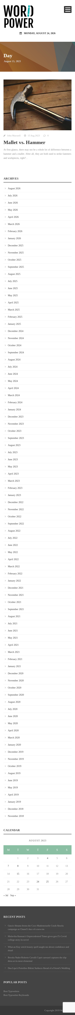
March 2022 (14, 566)
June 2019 (13, 780)
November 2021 (16, 595)
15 (18, 874)
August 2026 (14, 188)
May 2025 (13, 295)
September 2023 (16, 438)
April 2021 (13, 645)
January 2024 (14, 409)
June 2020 (13, 716)
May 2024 (13, 381)
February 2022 (15, 573)
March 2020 (14, 737)
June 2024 (13, 374)
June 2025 (13, 288)
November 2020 (16, 680)
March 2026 (14, 224)
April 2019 (13, 794)
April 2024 (13, 388)
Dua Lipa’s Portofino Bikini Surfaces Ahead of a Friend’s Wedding (39, 968)
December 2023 (15, 416)
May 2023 (13, 466)
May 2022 (13, 552)
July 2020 (12, 709)
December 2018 (15, 809)
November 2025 (16, 252)
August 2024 (14, 359)
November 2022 (16, 509)
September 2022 (16, 523)
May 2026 (13, 210)
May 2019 (13, 787)
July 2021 (12, 623)
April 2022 (13, 559)
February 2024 (15, 402)
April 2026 (13, 217)
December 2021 (15, 588)
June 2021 (13, 630)
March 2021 (14, 652)
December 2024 (15, 331)
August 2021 (14, 616)
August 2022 (14, 531)
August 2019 (14, 773)
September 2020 (16, 695)
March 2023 (14, 481)
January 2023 (14, 495)
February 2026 (15, 231)
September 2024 (16, 352)
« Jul (5, 895)
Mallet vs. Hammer (24, 142)
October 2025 (14, 259)
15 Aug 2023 (34, 135)
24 (38, 881)
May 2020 (13, 723)
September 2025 (16, 267)
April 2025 (13, 302)
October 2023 (14, 431)
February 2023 (15, 488)
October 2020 (14, 687)
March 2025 (14, 309)
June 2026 (13, 202)
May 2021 (13, 637)
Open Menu (68, 9)
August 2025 (14, 274)
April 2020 (13, 730)
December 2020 (15, 673)
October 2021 (14, 602)
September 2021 (16, 609)
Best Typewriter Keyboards (16, 995)
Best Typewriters (11, 991)
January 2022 (14, 580)
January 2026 (14, 238)
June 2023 (13, 459)
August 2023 (14, 445)
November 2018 (16, 816)
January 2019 (14, 802)
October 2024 (14, 345)
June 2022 (13, 545)
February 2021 (15, 659)
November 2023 (16, 424)
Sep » (13, 895)
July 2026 (12, 195)
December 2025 (15, 245)
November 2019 (16, 759)
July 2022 (12, 538)
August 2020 (14, 702)
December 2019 (15, 752)
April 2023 (13, 473)
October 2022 (14, 516)
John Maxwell (14, 135)
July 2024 (12, 366)
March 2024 (14, 395)
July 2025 (12, 281)
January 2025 (14, 324)
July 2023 (12, 452)
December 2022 (15, 502)
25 (47, 881)
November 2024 (16, 338)
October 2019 (14, 766)
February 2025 (15, 317)
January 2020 (14, 744)
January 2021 (14, 666)
